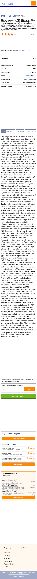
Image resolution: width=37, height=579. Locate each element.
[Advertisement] (19, 9)
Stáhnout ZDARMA (19, 396)
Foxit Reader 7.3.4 (9, 491)
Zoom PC (7, 558)
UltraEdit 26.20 (6, 453)
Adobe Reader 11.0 (9, 480)
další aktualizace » (18, 464)
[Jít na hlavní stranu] (7, 5)
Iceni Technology (31, 76)
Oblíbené (7, 552)
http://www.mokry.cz (30, 79)
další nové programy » (19, 438)
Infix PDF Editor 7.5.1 (8, 448)
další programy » (18, 497)
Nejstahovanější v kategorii (10, 474)
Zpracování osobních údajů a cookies (18, 574)
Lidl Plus (7, 555)
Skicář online (8, 561)
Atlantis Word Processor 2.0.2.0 (11, 458)
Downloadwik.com (29, 572)
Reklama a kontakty (18, 576)
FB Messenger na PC (11, 567)
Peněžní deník (8, 564)
